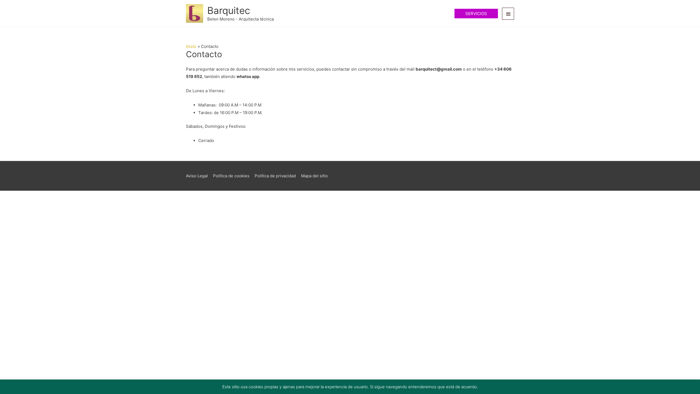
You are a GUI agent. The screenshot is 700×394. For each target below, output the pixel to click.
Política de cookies (231, 175)
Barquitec (228, 10)
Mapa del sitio (314, 175)
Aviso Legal (197, 175)
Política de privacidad (275, 175)
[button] (476, 13)
